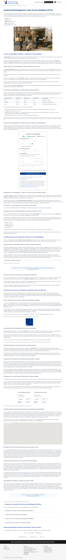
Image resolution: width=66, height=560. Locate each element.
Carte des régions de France (28, 550)
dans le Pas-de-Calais (16, 13)
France (8, 5)
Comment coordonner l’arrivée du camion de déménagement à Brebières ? (19, 518)
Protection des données (48, 549)
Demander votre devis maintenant (33, 495)
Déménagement (26, 554)
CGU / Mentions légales (47, 547)
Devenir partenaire (7, 549)
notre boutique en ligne (37, 267)
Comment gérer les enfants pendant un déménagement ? (16, 514)
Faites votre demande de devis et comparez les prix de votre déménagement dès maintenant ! (33, 542)
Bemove (21, 557)
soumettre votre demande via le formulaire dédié (42, 207)
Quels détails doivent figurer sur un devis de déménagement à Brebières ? (19, 510)
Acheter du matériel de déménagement (30, 549)
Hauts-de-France (13, 5)
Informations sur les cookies (48, 550)
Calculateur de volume (38, 2)
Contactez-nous (6, 547)
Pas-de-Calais (19, 5)
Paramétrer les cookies (47, 551)
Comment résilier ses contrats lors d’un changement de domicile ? (18, 522)
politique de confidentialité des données (27, 185)
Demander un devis (48, 2)
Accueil (5, 5)
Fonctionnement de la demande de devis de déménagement (31, 552)
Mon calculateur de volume (28, 547)
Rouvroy (25, 472)
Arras (8, 365)
